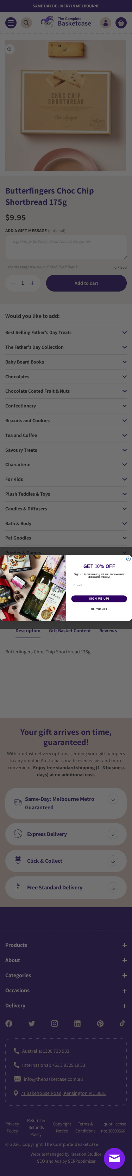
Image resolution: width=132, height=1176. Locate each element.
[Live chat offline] (114, 1158)
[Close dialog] (128, 559)
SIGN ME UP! (99, 598)
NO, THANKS (99, 609)
